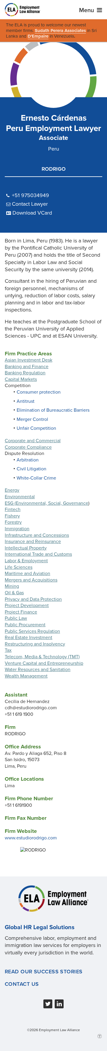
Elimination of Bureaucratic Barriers (53, 410)
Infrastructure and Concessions (37, 535)
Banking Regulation (25, 373)
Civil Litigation (31, 469)
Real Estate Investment (28, 637)
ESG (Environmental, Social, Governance (46, 503)
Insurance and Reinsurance (33, 541)
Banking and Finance (26, 367)
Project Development (27, 605)
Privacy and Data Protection (33, 599)
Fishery (12, 516)
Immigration (17, 529)
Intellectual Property (26, 548)
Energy (12, 490)
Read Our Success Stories (44, 971)
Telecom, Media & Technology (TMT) (42, 657)
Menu (87, 10)
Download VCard (32, 213)
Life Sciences (18, 567)
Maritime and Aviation (27, 573)
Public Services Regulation (32, 631)
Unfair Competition (36, 428)
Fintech (13, 509)
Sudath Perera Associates (60, 30)
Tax (8, 650)
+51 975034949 (30, 195)
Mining (12, 586)
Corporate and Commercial (33, 441)
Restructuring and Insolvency (35, 644)
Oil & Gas (14, 593)
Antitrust (25, 401)
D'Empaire (38, 36)
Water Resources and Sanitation (37, 670)
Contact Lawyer (30, 204)
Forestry (13, 522)
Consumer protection (39, 392)
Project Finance (21, 612)
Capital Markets (21, 379)
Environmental (20, 497)
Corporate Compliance (28, 447)
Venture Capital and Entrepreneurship (44, 663)
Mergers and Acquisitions (31, 580)
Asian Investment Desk (28, 360)
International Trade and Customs (38, 554)
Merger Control (32, 419)
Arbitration (28, 460)
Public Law (16, 618)
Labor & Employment (26, 561)
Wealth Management (26, 676)
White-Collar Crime (36, 478)
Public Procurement (25, 625)
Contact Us (22, 984)
